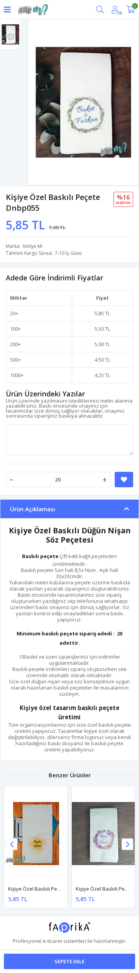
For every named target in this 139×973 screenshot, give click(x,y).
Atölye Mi (32, 246)
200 (14, 344)
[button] (127, 844)
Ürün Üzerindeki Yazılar (45, 393)
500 (14, 359)
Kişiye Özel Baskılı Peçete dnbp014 (48, 888)
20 (12, 313)
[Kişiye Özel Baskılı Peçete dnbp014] (35, 833)
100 (14, 328)
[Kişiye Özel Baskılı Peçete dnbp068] (103, 833)
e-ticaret (52, 940)
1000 (15, 375)
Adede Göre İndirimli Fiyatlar (54, 277)
